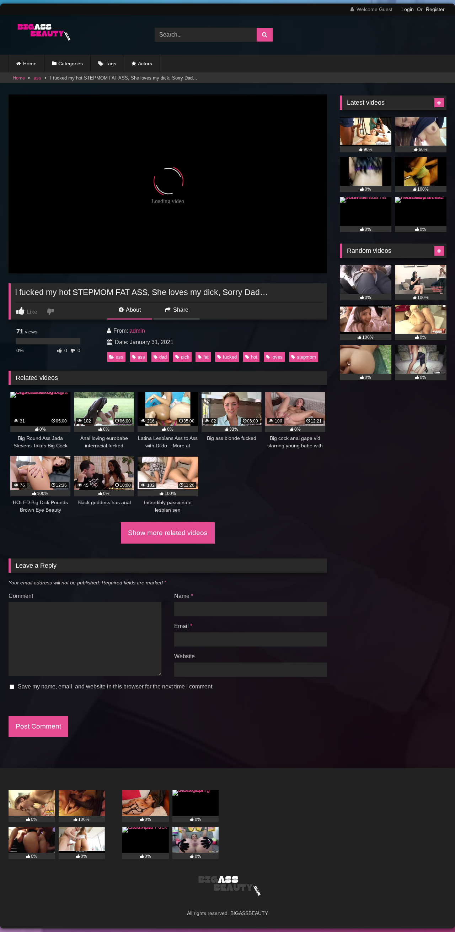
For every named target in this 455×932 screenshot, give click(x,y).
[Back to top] (433, 911)
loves (277, 357)
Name (183, 596)
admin (137, 331)
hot (254, 357)
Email (183, 626)
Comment (21, 596)
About (133, 310)
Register (435, 9)
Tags (111, 63)
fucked (230, 357)
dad (163, 357)
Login (407, 9)
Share (180, 310)
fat (206, 357)
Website (184, 656)
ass (37, 78)
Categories (70, 63)
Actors (145, 63)
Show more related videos (168, 532)
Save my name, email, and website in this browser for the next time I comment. (116, 686)
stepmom (306, 357)
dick (185, 357)
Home (30, 63)
